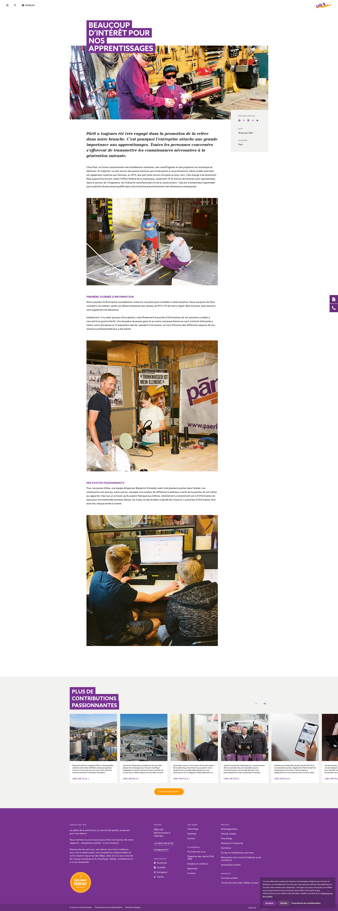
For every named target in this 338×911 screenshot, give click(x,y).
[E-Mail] (257, 120)
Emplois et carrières (197, 863)
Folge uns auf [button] (160, 859)
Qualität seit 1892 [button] (78, 825)
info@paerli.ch (161, 849)
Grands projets (228, 833)
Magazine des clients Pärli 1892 (200, 857)
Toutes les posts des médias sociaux (239, 882)
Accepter (270, 903)
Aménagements (229, 829)
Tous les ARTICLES (168, 791)
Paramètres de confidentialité (108, 907)
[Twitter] (244, 120)
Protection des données (81, 907)
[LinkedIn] (248, 120)
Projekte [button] (225, 825)
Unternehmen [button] (193, 847)
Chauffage (192, 829)
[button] (264, 703)
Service (191, 838)
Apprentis (192, 868)
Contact (191, 873)
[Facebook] (239, 120)
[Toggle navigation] (7, 5)
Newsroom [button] (226, 874)
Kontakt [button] (158, 825)
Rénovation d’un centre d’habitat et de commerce (241, 858)
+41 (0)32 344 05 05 (163, 843)
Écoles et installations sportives (237, 852)
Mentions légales (132, 907)
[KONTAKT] (334, 308)
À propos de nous (196, 851)
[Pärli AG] (324, 4)
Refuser (283, 903)
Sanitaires (226, 848)
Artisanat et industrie (232, 843)
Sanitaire (191, 833)
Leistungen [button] (192, 825)
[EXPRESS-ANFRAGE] (334, 299)
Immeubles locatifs (231, 864)
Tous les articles (229, 878)
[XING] (253, 120)
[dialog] (297, 892)
